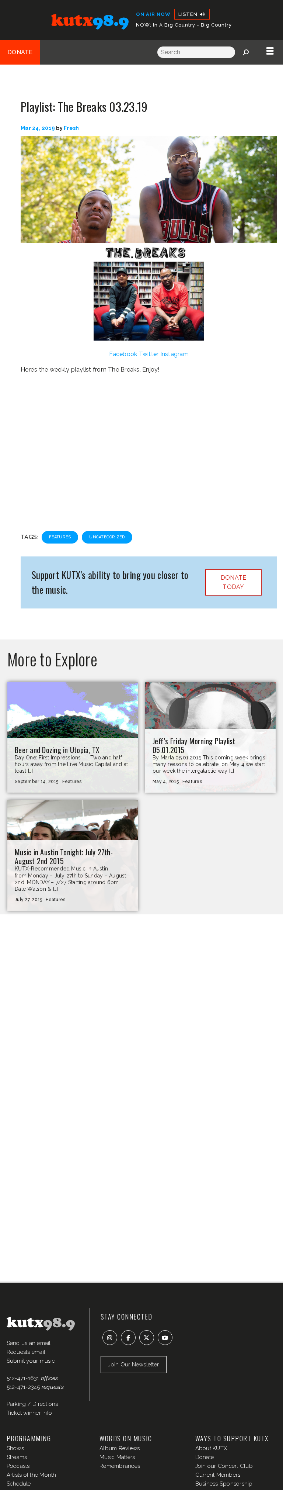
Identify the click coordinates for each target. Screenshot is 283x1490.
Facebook (123, 354)
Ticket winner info (29, 1413)
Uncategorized (107, 537)
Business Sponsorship (224, 1483)
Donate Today (234, 582)
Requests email (26, 1352)
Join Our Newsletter (133, 1364)
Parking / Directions (32, 1404)
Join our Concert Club (224, 1466)
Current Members (218, 1475)
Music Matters (117, 1457)
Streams (17, 1457)
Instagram (174, 354)
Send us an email (29, 1343)
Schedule (19, 1483)
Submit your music (31, 1361)
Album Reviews (119, 1448)
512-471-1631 (23, 1378)
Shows (15, 1448)
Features (60, 537)
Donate (20, 52)
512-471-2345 (23, 1387)
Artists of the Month (31, 1475)
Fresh (71, 128)
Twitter (149, 354)
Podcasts (18, 1466)
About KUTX (211, 1448)
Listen (188, 14)
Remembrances (119, 1466)
